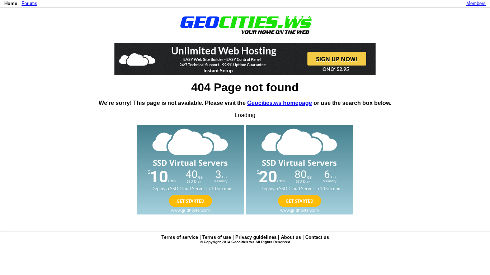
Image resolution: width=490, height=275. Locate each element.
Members (476, 3)
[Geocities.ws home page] (245, 35)
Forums (29, 3)
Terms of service (179, 237)
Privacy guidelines (256, 237)
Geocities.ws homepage (279, 103)
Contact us (317, 237)
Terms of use (216, 237)
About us (291, 237)
